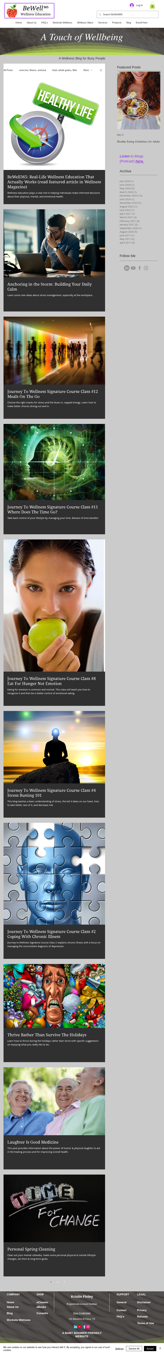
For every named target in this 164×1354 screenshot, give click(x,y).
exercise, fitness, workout (32, 70)
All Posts (8, 70)
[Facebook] (139, 268)
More (86, 70)
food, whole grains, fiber (64, 70)
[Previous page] (44, 1282)
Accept (150, 1348)
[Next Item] (155, 100)
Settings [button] (119, 1348)
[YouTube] (133, 268)
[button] (152, 5)
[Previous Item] (122, 100)
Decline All (134, 1348)
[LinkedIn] (127, 268)
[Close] (160, 1348)
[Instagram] (146, 268)
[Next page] (64, 1282)
